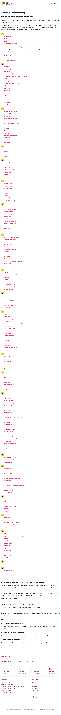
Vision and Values (36, 686)
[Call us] (48, 3)
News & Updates (35, 688)
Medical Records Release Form (8, 684)
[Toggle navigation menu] (58, 3)
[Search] (51, 3)
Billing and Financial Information (8, 688)
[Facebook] (32, 701)
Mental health (33, 661)
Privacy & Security (34, 709)
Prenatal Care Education (6, 682)
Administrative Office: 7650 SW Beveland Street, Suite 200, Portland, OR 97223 (30, 712)
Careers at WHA (35, 690)
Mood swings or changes (16, 661)
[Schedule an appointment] (55, 3)
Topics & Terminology (6, 690)
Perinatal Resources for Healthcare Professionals (12, 699)
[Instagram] (35, 701)
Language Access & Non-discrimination (47, 709)
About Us (34, 682)
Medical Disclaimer (26, 709)
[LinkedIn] (38, 701)
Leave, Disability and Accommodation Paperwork (12, 686)
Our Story (34, 684)
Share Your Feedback (6, 692)
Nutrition (26, 661)
